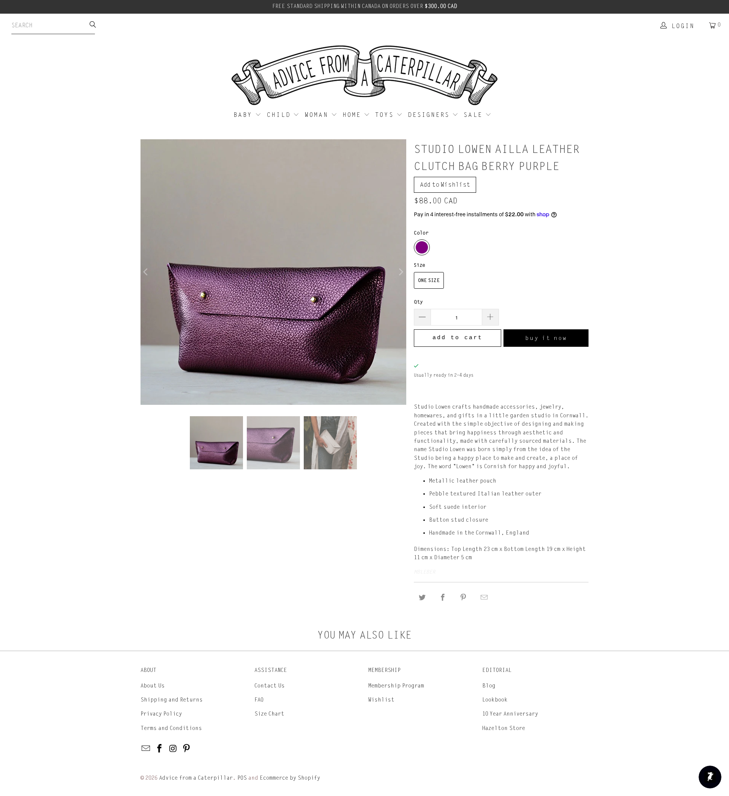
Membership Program (396, 686)
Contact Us (269, 686)
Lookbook (495, 700)
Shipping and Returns (171, 700)
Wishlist (381, 700)
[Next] (400, 272)
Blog (488, 686)
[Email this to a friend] (484, 598)
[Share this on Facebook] (442, 598)
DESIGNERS (430, 115)
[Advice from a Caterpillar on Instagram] (173, 749)
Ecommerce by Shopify (290, 778)
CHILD (280, 115)
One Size (429, 280)
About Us (152, 686)
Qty (418, 302)
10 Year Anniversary (510, 714)
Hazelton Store (503, 728)
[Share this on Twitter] (422, 598)
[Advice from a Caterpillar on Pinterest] (187, 749)
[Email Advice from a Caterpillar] (146, 749)
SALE (474, 115)
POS (242, 778)
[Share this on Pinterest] (463, 598)
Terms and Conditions (171, 728)
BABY (244, 115)
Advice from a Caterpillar (196, 778)
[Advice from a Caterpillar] (364, 76)
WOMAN (318, 115)
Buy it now (546, 338)
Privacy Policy (161, 714)
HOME (353, 115)
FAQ (259, 700)
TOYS (385, 115)
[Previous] (146, 272)
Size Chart (269, 714)
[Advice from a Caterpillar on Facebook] (160, 749)
